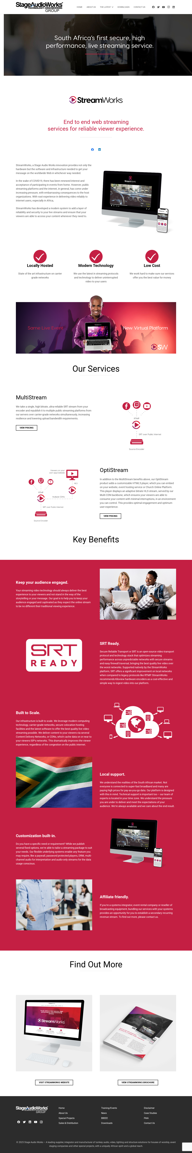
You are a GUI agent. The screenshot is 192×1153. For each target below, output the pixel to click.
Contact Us (149, 1123)
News (104, 1113)
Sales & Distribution (68, 1123)
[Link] (39, 7)
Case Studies (150, 1113)
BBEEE (104, 1118)
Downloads (106, 1123)
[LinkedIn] (173, 7)
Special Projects (66, 1118)
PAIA (146, 1118)
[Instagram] (168, 7)
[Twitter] (158, 7)
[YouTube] (163, 7)
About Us (63, 1113)
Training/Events (109, 1108)
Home (62, 1108)
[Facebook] (153, 7)
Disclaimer (149, 1108)
